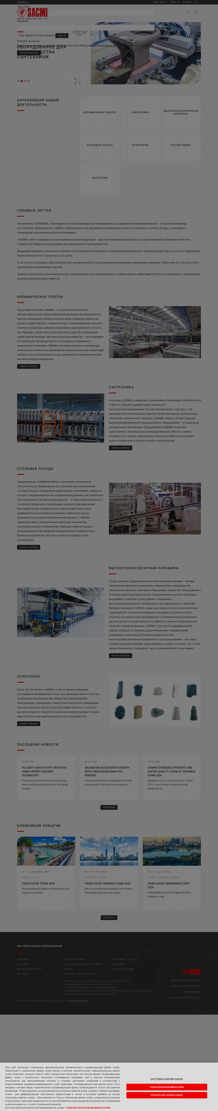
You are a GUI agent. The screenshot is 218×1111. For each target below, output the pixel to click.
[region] (109, 1087)
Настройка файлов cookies (166, 1079)
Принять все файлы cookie (167, 1095)
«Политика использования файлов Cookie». (88, 1107)
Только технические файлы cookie (167, 1087)
